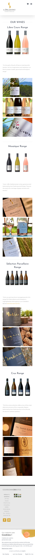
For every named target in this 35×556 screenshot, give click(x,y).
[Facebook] (4, 520)
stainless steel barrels (13, 303)
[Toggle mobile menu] (31, 4)
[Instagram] (9, 520)
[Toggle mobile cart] (28, 4)
